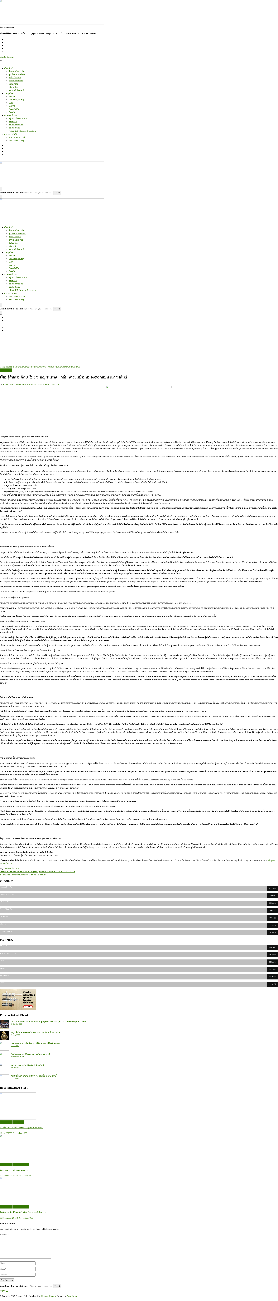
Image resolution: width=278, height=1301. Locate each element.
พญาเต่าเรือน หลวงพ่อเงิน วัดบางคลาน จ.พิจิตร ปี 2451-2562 (36, 1032)
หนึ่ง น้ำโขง (13, 87)
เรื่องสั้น (12, 112)
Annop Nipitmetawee (12, 384)
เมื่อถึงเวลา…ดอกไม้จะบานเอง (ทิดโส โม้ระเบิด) (21, 1127)
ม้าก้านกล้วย (13, 84)
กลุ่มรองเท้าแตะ (10, 115)
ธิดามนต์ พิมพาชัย (16, 80)
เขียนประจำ (8, 68)
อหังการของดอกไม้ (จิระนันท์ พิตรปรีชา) (27, 1065)
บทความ (12, 106)
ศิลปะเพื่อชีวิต (14, 109)
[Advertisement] (139, 349)
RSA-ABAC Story (16, 140)
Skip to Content (6, 57)
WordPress (72, 1296)
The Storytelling (16, 99)
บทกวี (11, 102)
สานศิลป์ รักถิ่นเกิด (16, 124)
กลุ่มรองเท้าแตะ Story (18, 118)
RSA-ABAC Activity (18, 137)
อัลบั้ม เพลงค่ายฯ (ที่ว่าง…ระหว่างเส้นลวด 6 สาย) (30, 1054)
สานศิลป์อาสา (14, 127)
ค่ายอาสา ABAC (10, 134)
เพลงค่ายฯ (13, 121)
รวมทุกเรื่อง (8, 93)
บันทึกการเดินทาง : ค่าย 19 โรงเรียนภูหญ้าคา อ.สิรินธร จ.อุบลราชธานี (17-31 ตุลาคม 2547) (48, 1021)
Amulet (12, 96)
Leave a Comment (51, 384)
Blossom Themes (48, 1296)
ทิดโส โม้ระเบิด (15, 77)
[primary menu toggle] (1, 60)
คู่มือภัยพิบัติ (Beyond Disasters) (22, 131)
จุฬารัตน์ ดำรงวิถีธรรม (17, 74)
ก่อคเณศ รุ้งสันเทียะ (17, 71)
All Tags (4, 1291)
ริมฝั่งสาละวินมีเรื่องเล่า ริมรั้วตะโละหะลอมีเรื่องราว (23, 1212)
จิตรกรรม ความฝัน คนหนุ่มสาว (14, 1170)
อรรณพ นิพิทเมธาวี (16, 90)
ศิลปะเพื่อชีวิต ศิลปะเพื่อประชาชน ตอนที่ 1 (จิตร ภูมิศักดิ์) (34, 1076)
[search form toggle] (1, 189)
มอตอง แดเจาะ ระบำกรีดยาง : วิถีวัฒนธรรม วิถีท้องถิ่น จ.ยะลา (36, 1043)
